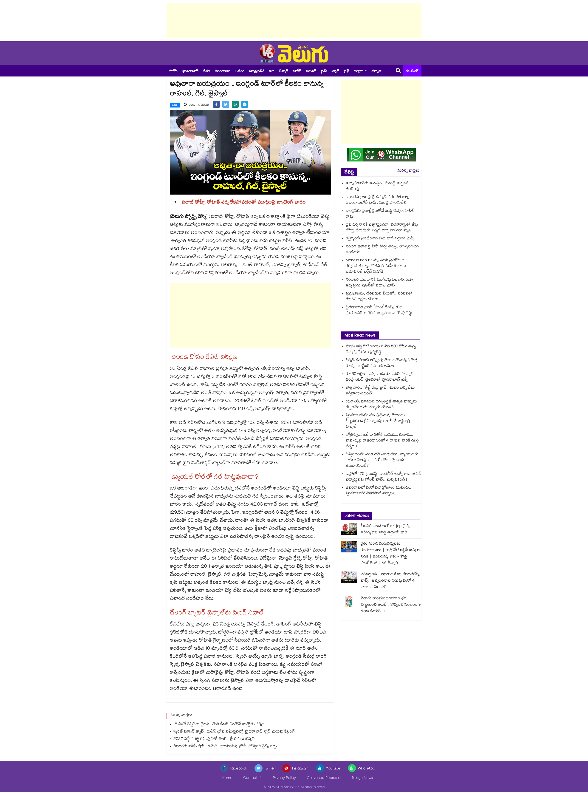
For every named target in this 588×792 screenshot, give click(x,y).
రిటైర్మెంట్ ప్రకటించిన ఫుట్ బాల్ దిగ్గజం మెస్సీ (380, 238)
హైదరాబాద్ (190, 71)
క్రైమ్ (324, 71)
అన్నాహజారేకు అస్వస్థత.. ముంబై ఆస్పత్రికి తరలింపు (377, 186)
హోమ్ (173, 71)
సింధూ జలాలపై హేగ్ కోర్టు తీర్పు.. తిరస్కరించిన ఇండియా (382, 249)
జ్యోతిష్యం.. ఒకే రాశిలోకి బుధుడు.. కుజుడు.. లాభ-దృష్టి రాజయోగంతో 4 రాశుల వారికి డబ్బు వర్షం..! (382, 441)
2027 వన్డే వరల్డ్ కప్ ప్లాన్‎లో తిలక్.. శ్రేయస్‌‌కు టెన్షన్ (214, 739)
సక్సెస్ (335, 71)
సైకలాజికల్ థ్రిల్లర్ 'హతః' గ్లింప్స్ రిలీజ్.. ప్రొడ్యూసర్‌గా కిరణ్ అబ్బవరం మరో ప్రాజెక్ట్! (379, 310)
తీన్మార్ (283, 71)
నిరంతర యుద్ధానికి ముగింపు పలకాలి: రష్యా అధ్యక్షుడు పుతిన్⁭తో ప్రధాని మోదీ (379, 283)
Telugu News (362, 778)
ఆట (271, 71)
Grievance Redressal (324, 778)
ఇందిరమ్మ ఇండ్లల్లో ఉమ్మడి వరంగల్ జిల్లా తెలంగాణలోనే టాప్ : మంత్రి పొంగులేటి (377, 200)
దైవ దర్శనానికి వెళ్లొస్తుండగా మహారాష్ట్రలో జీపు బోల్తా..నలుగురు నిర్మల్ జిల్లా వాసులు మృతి (382, 228)
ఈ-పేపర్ (412, 71)
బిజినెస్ (311, 71)
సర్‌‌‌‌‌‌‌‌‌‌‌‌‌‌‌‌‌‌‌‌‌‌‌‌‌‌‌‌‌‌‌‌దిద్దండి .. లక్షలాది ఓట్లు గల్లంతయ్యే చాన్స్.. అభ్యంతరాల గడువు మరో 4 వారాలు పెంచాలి (390, 581)
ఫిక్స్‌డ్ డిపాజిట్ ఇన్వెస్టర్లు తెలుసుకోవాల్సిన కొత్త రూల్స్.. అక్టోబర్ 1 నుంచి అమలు (381, 363)
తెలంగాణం (222, 71)
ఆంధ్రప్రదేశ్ (256, 71)
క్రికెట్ (174, 105)
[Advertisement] (294, 20)
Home (227, 778)
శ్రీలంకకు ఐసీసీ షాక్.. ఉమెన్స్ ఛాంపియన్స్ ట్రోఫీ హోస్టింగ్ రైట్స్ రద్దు (225, 746)
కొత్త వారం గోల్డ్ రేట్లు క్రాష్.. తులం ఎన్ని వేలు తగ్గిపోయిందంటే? (380, 391)
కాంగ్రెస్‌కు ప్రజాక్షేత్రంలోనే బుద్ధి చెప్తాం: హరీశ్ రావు (380, 214)
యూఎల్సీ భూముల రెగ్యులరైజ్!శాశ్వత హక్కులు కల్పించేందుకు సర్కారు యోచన (381, 405)
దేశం (206, 71)
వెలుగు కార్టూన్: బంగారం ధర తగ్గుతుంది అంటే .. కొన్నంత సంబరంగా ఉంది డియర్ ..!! (391, 605)
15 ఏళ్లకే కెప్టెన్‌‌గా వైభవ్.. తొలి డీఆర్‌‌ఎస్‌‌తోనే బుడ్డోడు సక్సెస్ (219, 724)
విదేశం (240, 71)
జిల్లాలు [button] (359, 71)
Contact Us (252, 778)
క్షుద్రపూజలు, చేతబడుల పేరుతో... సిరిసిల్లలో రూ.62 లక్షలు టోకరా (379, 297)
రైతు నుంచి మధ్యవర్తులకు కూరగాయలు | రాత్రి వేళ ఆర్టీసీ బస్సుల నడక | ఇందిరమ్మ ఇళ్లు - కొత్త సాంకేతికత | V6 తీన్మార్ (390, 554)
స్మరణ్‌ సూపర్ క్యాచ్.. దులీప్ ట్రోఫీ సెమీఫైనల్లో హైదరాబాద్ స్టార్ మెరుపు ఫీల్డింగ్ (234, 732)
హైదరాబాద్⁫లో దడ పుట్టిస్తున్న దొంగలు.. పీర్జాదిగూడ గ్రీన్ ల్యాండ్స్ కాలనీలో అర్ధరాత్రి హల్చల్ (378, 421)
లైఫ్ (346, 71)
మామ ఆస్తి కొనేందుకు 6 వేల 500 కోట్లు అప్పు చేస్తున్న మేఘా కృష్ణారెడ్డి (381, 349)
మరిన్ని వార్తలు (408, 171)
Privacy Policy (284, 778)
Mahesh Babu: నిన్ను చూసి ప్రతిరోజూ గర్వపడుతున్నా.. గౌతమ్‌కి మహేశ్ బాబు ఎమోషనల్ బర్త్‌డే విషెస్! (376, 266)
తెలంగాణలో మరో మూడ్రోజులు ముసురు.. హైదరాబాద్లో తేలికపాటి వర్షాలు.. (378, 491)
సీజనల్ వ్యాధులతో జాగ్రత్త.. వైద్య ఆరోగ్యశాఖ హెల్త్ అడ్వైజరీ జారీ (385, 529)
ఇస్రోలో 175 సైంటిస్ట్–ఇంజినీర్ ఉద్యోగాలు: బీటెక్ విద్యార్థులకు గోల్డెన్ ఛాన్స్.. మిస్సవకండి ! (383, 477)
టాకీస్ (297, 71)
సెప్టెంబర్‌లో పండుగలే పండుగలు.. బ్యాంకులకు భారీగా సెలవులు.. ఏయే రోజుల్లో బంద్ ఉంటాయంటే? (382, 460)
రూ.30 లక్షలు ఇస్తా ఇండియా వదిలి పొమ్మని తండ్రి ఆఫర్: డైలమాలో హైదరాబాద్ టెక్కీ (379, 377)
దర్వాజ (376, 71)
